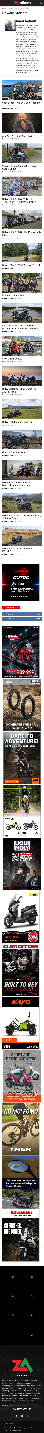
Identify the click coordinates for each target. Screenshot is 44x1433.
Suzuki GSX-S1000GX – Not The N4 (21, 265)
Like (39, 614)
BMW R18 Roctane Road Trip (17, 422)
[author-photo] (10, 47)
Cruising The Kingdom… (14, 452)
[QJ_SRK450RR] (20, 996)
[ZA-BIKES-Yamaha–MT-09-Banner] (20, 1208)
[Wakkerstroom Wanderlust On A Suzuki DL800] (22, 153)
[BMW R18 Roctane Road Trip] (22, 409)
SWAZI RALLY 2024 (12, 358)
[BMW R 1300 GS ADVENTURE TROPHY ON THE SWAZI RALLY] (22, 186)
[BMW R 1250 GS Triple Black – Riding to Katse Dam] (22, 503)
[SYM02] (20, 943)
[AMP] (22, 731)
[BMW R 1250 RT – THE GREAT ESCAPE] (22, 536)
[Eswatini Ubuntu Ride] (22, 283)
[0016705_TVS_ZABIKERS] (20, 678)
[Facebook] (16, 1416)
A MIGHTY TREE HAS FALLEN (18, 135)
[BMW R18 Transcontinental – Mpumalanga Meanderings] (22, 470)
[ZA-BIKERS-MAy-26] (22, 837)
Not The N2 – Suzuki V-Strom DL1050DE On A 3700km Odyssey (20, 327)
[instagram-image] (12, 1276)
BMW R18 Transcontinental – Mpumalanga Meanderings (17, 484)
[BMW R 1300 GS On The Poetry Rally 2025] (22, 219)
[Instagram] (22, 1416)
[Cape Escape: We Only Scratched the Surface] (22, 90)
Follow (37, 619)
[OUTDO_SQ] (20, 600)
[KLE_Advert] (20, 1261)
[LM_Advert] (22, 890)
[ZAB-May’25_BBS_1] (22, 1102)
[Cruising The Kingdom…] (22, 439)
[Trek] (20, 1155)
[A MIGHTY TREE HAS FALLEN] (22, 123)
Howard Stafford (7, 108)
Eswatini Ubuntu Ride (13, 295)
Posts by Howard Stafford (22, 8)
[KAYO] (20, 1049)
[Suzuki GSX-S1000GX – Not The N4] (22, 252)
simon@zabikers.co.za (19, 1406)
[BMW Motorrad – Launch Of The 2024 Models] (22, 376)
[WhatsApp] (27, 1416)
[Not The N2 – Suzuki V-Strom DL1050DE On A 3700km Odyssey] (22, 313)
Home (4, 8)
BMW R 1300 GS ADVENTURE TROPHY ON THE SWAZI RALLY (19, 200)
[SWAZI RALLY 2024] (22, 346)
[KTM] (22, 784)
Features (5, 99)
